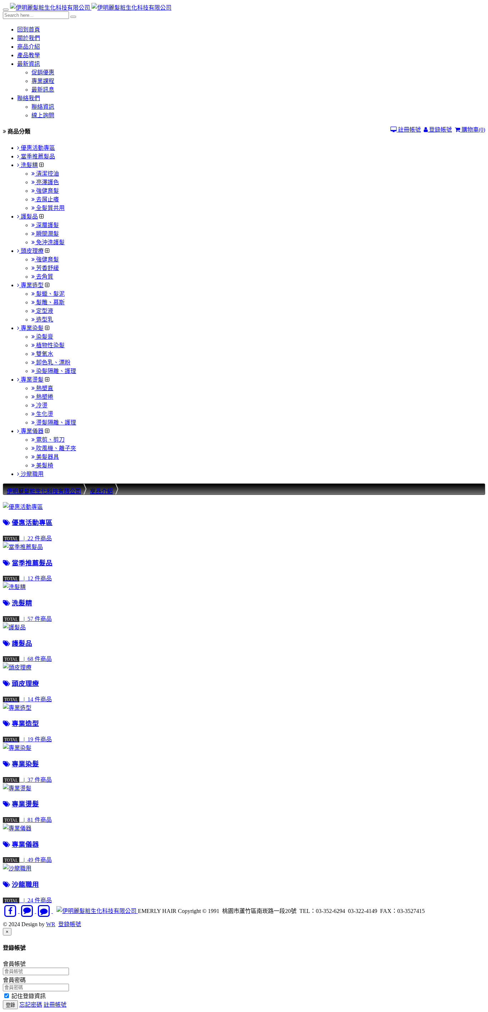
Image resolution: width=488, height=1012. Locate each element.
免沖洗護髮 (50, 242)
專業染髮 (31, 328)
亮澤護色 (47, 182)
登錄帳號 (440, 130)
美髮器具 (47, 457)
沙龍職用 (31, 474)
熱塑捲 (44, 397)
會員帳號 (14, 964)
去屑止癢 (47, 199)
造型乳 (44, 319)
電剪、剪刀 (50, 440)
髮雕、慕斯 (50, 302)
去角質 (44, 277)
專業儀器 (31, 431)
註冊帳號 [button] (55, 1005)
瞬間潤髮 (47, 234)
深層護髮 (47, 225)
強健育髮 (47, 191)
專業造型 (31, 285)
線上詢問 (42, 115)
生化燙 (44, 414)
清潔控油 (47, 174)
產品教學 (28, 55)
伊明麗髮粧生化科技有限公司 (44, 491)
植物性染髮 (50, 345)
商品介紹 (28, 47)
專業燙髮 (31, 380)
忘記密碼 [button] (30, 1005)
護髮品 (28, 216)
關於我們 (28, 38)
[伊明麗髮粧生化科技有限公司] (50, 8)
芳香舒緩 (47, 268)
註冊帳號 (409, 130)
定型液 (44, 311)
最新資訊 (28, 64)
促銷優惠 (42, 72)
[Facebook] (11, 911)
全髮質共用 (50, 208)
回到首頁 (28, 29)
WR (50, 924)
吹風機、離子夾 (55, 448)
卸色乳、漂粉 (52, 362)
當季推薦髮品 (37, 156)
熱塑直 (44, 388)
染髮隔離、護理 (55, 371)
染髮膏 (44, 337)
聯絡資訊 (42, 107)
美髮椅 (44, 465)
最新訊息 (42, 90)
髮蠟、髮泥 (50, 294)
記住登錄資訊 (28, 996)
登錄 (10, 1005)
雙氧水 (44, 354)
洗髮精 (28, 165)
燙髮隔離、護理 (55, 422)
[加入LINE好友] (28, 911)
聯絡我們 (28, 98)
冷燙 (41, 405)
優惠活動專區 (37, 148)
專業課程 (42, 81)
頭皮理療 (31, 251)
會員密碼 (14, 980)
